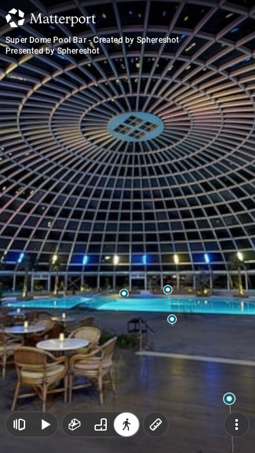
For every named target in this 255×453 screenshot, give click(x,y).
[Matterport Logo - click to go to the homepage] (51, 17)
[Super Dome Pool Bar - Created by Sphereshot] (127, 226)
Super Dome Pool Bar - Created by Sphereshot (92, 40)
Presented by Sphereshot (52, 51)
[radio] (75, 424)
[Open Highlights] (19, 424)
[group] (100, 424)
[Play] (45, 424)
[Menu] (237, 424)
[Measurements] (156, 424)
